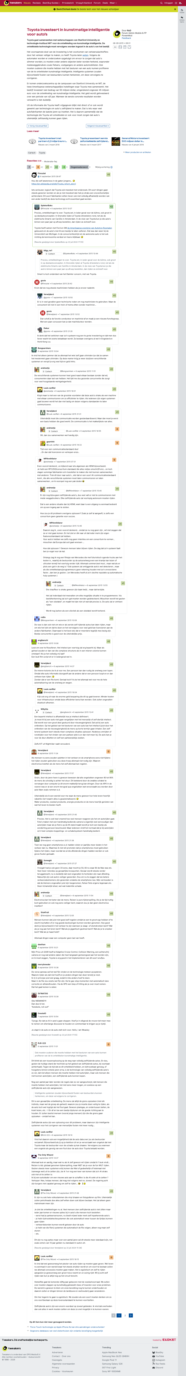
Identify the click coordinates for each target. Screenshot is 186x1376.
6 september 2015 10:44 (87, 253)
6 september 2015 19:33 (71, 445)
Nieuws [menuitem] (27, 3)
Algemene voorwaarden (63, 1363)
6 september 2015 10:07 (61, 208)
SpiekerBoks (46, 205)
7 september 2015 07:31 (65, 462)
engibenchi (43, 640)
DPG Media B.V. (34, 1354)
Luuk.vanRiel (49, 388)
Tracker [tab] (182, 12)
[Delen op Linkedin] (124, 47)
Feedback (126, 38)
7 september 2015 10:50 (62, 297)
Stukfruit (45, 912)
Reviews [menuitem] (37, 3)
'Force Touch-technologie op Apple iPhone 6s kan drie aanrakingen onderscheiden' (67, 1327)
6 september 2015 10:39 (48, 996)
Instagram (160, 1360)
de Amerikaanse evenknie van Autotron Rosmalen (89, 228)
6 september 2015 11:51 (86, 371)
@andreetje (48, 391)
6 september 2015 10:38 (48, 967)
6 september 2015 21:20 (62, 331)
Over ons (66, 1356)
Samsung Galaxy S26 (112, 1363)
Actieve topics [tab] (182, 21)
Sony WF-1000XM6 (111, 1371)
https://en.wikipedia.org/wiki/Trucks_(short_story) (54, 184)
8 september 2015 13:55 (97, 585)
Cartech (31, 153)
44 (115, 47)
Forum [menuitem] (97, 3)
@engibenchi (46, 666)
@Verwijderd (52, 314)
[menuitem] (161, 3)
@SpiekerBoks (69, 253)
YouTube (160, 1356)
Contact (56, 1356)
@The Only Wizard (48, 1193)
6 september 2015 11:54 (83, 895)
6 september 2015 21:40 (66, 814)
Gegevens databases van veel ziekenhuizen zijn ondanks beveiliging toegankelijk (66, 1331)
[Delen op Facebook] (120, 47)
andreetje (45, 368)
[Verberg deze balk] (175, 9)
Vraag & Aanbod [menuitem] (84, 3)
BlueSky (159, 1352)
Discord (159, 1367)
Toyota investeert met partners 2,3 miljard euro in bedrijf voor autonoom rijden (52, 140)
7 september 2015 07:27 (66, 863)
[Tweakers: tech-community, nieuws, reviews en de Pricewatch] (13, 3)
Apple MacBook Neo (112, 1352)
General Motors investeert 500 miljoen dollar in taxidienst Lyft (135, 140)
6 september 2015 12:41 (83, 712)
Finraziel (42, 173)
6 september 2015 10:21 (48, 947)
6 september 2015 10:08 (48, 643)
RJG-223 (42, 1043)
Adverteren (57, 1352)
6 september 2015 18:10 (62, 1135)
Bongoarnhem (44, 348)
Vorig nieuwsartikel (38, 126)
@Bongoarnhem (66, 371)
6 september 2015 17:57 (63, 773)
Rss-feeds (160, 1363)
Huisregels (57, 1360)
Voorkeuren (67, 1371)
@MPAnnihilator (72, 491)
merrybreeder (44, 964)
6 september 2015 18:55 (90, 431)
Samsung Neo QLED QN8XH (115, 1356)
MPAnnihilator (50, 458)
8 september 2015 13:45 (71, 526)
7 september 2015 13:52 (69, 314)
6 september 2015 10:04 (48, 351)
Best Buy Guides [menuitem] (50, 3)
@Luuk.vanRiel (53, 414)
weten (85, 55)
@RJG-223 (45, 1135)
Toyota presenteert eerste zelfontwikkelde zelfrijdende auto (94, 140)
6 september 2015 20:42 (61, 283)
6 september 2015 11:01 (48, 1046)
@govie (47, 297)
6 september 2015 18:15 (68, 1259)
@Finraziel (45, 208)
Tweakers (6, 1354)
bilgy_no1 (48, 250)
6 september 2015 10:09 (66, 620)
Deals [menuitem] (105, 3)
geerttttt (51, 441)
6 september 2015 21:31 (71, 414)
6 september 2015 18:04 (66, 692)
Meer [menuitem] (112, 3)
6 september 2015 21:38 (63, 840)
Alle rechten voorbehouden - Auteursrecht (21, 1357)
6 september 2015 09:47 (50, 176)
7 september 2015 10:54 (48, 1016)
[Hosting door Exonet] (164, 1340)
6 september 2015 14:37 (64, 666)
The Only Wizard (45, 1155)
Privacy (55, 1367)
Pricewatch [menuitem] (68, 3)
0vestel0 (42, 1013)
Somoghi (48, 860)
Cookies (56, 1371)
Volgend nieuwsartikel (97, 126)
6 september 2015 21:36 (68, 1193)
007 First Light (109, 1367)
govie (43, 280)
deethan (41, 944)
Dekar (46, 328)
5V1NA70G (43, 993)
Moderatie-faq (50, 161)
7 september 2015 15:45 (91, 491)
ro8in (43, 617)
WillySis (44, 709)
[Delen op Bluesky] (129, 47)
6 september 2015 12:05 (63, 915)
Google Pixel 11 (109, 1360)
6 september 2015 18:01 (65, 391)
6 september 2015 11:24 (48, 753)
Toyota (42, 153)
